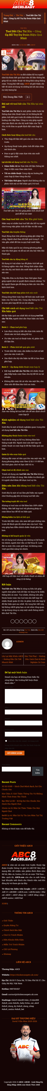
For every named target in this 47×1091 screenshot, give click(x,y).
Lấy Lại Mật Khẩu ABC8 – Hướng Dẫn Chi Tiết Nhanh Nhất (12, 659)
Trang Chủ (8, 15)
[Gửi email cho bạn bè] (26, 621)
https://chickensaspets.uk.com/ (24, 974)
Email (8, 719)
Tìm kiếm (6, 765)
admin (32, 45)
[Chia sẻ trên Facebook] (17, 621)
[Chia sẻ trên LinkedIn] (34, 621)
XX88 (4, 903)
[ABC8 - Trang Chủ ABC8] (23, 4)
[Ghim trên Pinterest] (30, 621)
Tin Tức (19, 15)
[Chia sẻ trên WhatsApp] (13, 621)
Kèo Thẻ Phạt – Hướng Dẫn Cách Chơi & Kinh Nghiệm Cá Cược (35, 659)
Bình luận (9, 687)
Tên (7, 707)
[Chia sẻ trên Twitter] (21, 621)
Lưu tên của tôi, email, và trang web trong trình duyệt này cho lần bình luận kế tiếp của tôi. (22, 744)
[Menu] (3, 4)
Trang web (9, 730)
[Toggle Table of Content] (26, 97)
